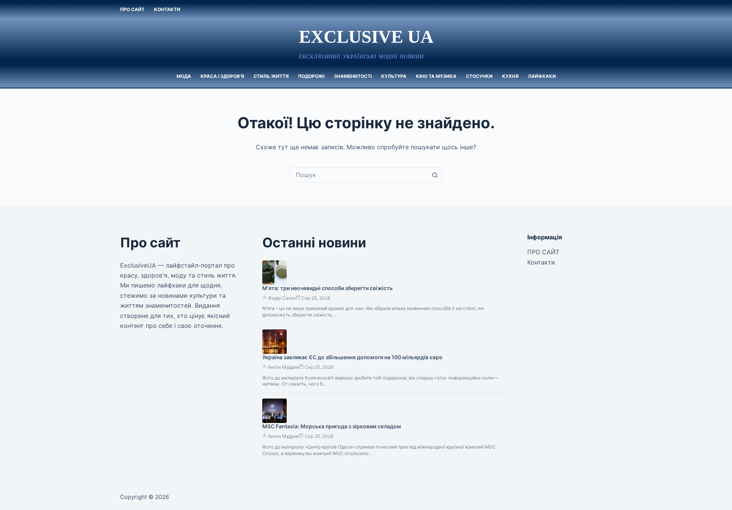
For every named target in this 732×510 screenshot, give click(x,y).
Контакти (167, 9)
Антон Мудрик (283, 367)
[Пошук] (609, 42)
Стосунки (479, 76)
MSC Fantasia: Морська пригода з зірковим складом (331, 426)
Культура (393, 76)
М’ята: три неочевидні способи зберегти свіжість (327, 288)
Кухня (510, 76)
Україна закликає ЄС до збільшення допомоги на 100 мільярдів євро (352, 357)
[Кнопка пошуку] (434, 175)
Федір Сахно (282, 298)
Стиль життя (271, 76)
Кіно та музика (436, 76)
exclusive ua (366, 37)
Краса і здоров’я (222, 76)
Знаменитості (353, 76)
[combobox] (358, 174)
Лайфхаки (542, 76)
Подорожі (311, 76)
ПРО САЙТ (132, 9)
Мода (184, 76)
